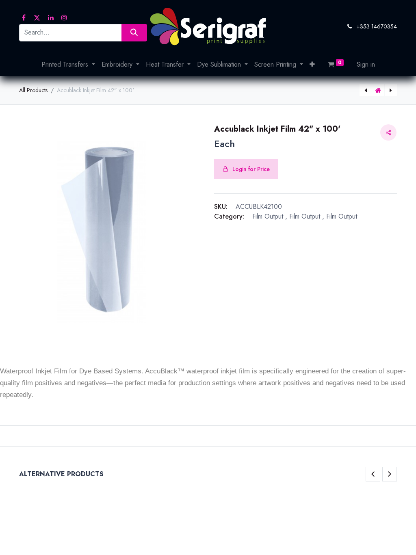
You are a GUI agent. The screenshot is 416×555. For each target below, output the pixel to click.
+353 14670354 (376, 26)
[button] (312, 64)
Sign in (366, 64)
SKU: (221, 206)
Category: (229, 216)
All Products (33, 90)
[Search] (134, 32)
